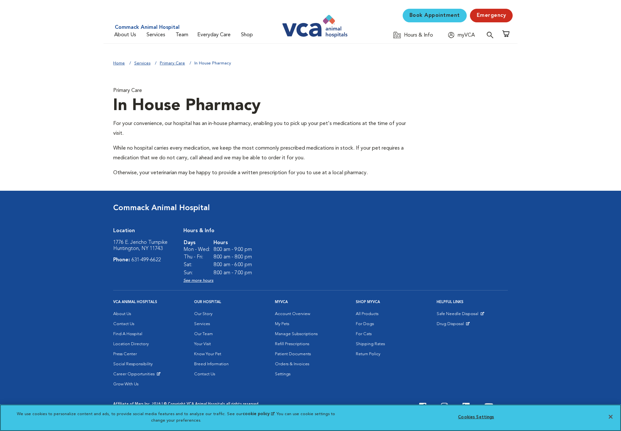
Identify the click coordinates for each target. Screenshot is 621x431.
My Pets (282, 324)
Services (156, 35)
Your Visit (202, 344)
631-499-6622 (146, 260)
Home (119, 63)
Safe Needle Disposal (458, 315)
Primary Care (172, 63)
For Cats (364, 334)
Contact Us (123, 324)
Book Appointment (434, 15)
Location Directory (131, 344)
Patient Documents (293, 354)
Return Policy (368, 354)
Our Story (203, 314)
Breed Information (211, 364)
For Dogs (365, 324)
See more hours (198, 280)
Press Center (125, 354)
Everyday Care (214, 35)
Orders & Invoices (292, 364)
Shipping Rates (370, 344)
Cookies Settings (476, 417)
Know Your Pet (207, 354)
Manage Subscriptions (296, 334)
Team (182, 35)
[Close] (611, 417)
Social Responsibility (133, 364)
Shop (247, 35)
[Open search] (491, 34)
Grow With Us (125, 384)
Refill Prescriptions (292, 344)
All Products (367, 314)
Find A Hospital (127, 334)
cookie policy (258, 414)
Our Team (203, 334)
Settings (282, 374)
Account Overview (292, 314)
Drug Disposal (453, 325)
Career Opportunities (135, 375)
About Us (125, 35)
